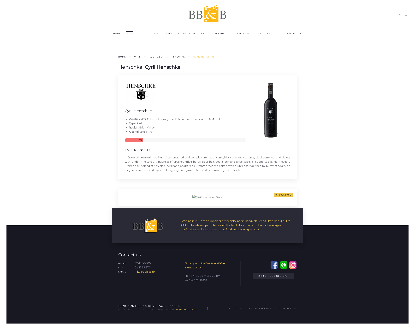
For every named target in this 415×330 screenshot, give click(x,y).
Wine (129, 33)
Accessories (187, 33)
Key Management (261, 308)
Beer (157, 33)
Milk (258, 33)
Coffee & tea (241, 33)
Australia (156, 57)
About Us (273, 33)
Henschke (178, 57)
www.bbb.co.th (187, 309)
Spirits (143, 33)
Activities (236, 308)
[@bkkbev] (283, 264)
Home (117, 33)
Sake (169, 33)
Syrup (205, 33)
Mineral (220, 33)
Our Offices (288, 308)
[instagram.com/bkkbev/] (293, 264)
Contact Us (293, 33)
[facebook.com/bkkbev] (274, 264)
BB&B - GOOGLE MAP (273, 276)
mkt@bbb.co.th (145, 271)
